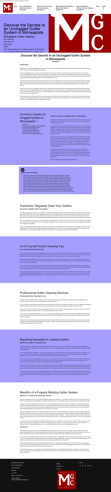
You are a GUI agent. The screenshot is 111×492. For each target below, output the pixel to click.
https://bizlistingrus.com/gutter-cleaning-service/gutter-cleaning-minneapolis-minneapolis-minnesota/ (46, 177)
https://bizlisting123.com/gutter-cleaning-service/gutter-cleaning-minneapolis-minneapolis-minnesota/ (46, 175)
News (15, 6)
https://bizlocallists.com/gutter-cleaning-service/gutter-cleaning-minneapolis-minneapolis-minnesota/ (46, 184)
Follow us (58, 468)
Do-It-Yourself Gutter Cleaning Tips (30, 129)
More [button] (97, 6)
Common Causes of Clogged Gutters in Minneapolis (34, 125)
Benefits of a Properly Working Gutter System (32, 133)
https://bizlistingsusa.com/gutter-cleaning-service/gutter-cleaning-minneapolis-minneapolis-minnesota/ (46, 180)
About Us (104, 7)
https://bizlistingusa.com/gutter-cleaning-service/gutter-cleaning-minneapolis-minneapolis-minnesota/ (46, 181)
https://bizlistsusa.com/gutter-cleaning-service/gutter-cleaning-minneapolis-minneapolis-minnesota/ (46, 183)
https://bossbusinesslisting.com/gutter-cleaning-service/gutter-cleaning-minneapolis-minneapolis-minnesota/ (48, 187)
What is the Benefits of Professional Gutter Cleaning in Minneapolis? (85, 8)
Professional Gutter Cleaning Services (31, 130)
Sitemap (58, 463)
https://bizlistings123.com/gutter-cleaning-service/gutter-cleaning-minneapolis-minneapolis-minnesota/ (47, 178)
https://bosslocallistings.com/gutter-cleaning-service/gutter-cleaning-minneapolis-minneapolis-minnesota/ (47, 189)
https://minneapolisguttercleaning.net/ (20, 479)
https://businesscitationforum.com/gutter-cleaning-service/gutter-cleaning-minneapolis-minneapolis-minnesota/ (48, 190)
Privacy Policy (59, 466)
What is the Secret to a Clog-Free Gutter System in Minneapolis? (44, 8)
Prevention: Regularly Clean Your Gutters (31, 127)
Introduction (25, 124)
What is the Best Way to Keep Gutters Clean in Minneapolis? (26, 8)
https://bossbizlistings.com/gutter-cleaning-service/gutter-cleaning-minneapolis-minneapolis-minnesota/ (47, 186)
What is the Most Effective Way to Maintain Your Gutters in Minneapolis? (65, 8)
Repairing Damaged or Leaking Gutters (31, 132)
